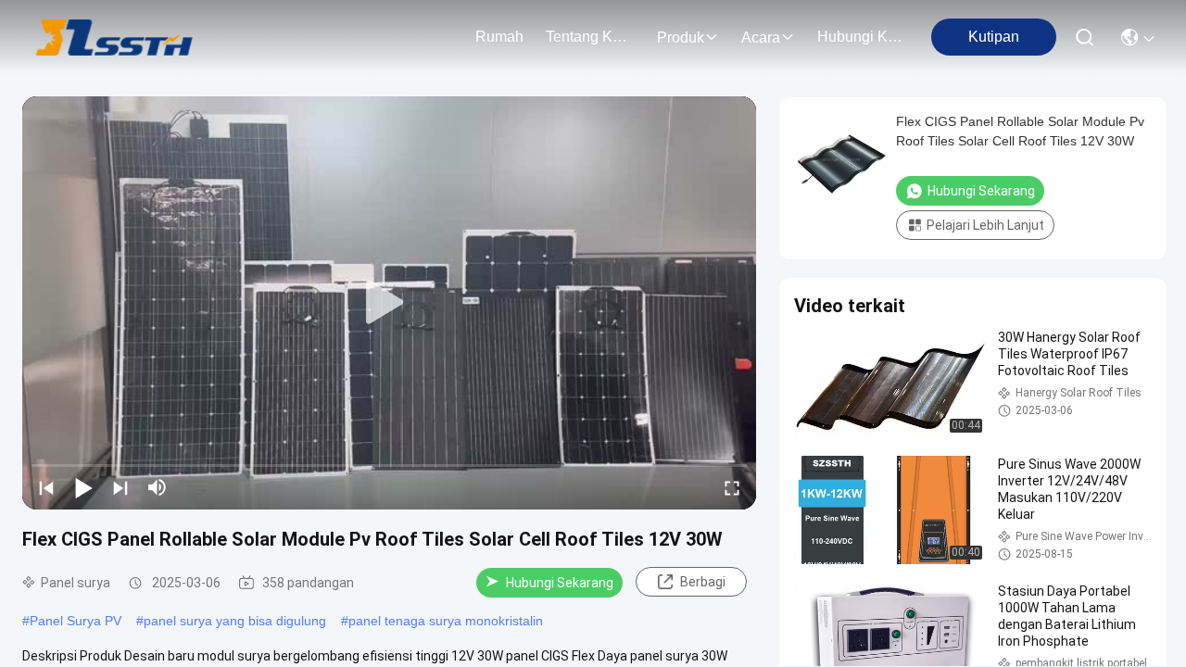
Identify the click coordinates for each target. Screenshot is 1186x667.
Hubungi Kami (861, 36)
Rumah (499, 36)
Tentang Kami (590, 36)
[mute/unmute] (157, 487)
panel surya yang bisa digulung (235, 620)
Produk (680, 37)
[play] (389, 303)
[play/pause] (83, 487)
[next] (120, 487)
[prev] (46, 487)
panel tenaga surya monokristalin (445, 620)
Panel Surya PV (75, 620)
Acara (760, 37)
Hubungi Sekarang (559, 582)
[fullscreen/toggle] (732, 487)
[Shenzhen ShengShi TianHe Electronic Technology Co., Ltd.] (114, 37)
